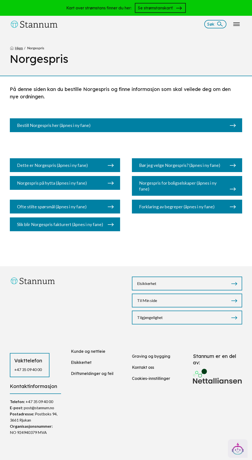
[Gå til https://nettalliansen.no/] (217, 374)
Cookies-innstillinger (151, 378)
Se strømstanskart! (155, 7)
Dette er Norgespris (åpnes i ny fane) (52, 165)
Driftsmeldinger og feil (92, 373)
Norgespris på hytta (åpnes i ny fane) (52, 183)
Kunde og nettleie (88, 351)
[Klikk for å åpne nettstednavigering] (236, 24)
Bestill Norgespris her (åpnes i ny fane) (54, 125)
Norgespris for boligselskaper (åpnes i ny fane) (178, 186)
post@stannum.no (39, 407)
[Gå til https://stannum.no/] (34, 23)
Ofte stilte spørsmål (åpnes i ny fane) (52, 206)
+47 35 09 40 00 (28, 369)
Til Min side (147, 300)
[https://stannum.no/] (33, 280)
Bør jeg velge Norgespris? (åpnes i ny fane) (179, 165)
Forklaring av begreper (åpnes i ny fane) (177, 206)
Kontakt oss (143, 367)
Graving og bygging (151, 356)
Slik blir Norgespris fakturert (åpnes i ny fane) (60, 224)
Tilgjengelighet (150, 317)
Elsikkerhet (146, 283)
